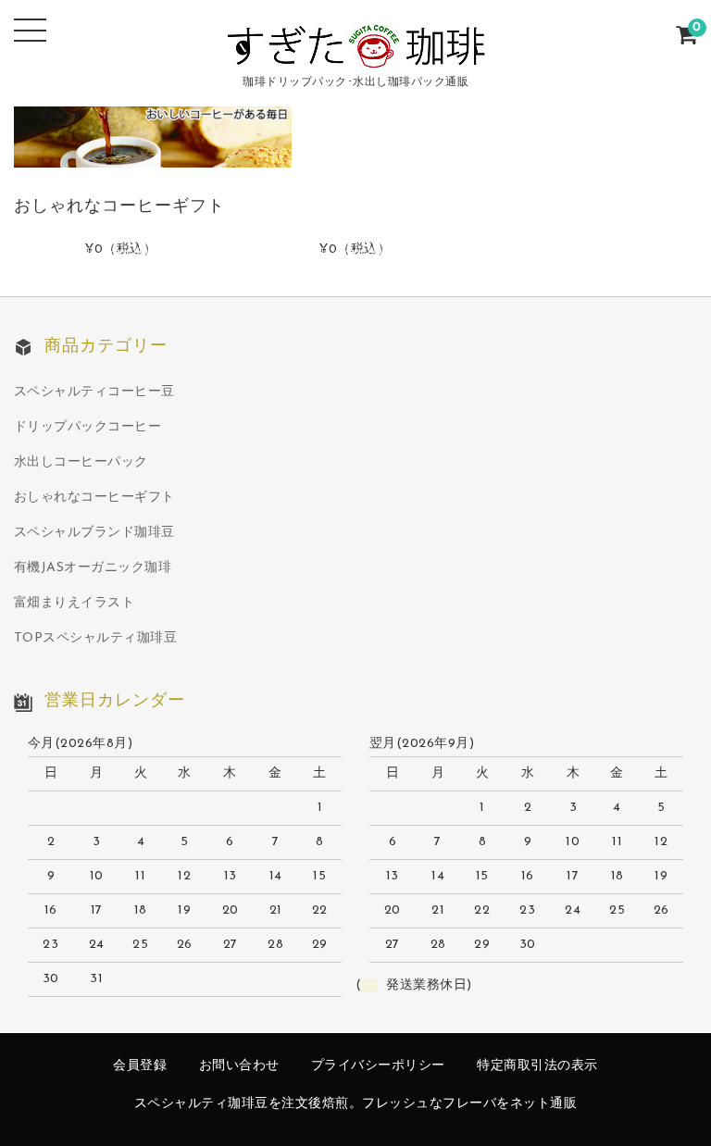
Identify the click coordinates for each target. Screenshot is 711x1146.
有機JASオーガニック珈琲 (93, 568)
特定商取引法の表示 (537, 1066)
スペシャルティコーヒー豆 (94, 392)
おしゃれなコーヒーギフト (94, 497)
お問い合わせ (239, 1066)
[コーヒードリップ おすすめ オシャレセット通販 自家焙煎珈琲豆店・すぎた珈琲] (356, 55)
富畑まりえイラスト (74, 603)
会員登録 (140, 1066)
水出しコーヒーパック (81, 462)
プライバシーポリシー (378, 1066)
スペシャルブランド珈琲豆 (94, 533)
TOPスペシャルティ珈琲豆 (96, 638)
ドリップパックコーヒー (88, 427)
